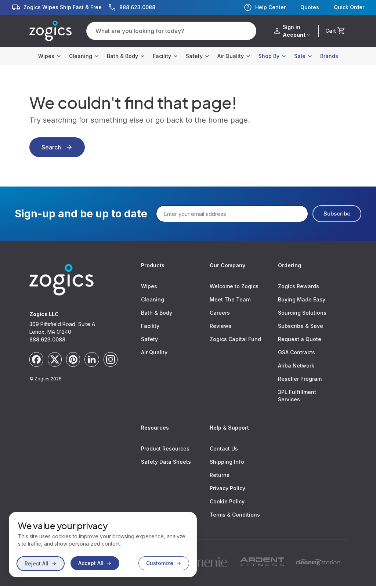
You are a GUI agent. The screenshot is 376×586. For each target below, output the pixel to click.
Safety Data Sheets (166, 462)
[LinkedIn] (91, 359)
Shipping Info (227, 462)
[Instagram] (111, 359)
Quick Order (349, 7)
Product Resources (165, 448)
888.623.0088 (47, 339)
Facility (162, 56)
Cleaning (80, 56)
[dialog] (103, 544)
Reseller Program (300, 379)
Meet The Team (230, 299)
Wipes (46, 56)
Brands (329, 56)
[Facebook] (36, 359)
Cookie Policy (227, 501)
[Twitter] (55, 359)
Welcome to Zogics (234, 286)
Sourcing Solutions (302, 313)
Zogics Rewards (298, 286)
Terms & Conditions (235, 514)
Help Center (270, 7)
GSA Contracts (296, 352)
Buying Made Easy (301, 299)
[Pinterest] (73, 359)
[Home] (50, 31)
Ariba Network (296, 365)
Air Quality (230, 56)
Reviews (220, 326)
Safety (194, 56)
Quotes (309, 7)
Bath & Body (122, 56)
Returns (219, 475)
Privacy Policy (227, 488)
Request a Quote (299, 339)
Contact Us (224, 448)
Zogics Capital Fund (235, 339)
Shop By (268, 56)
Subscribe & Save (300, 326)
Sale (300, 56)
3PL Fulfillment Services (297, 395)
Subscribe (336, 213)
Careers (220, 313)
